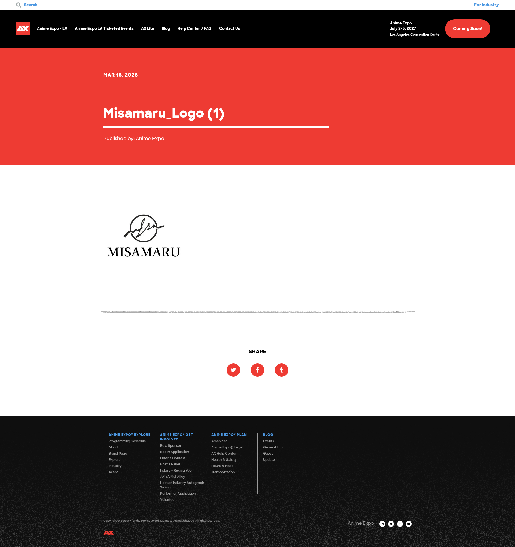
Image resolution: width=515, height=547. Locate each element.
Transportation (223, 472)
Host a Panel (170, 464)
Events (268, 441)
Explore (115, 460)
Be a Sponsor (170, 446)
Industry (115, 466)
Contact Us (229, 28)
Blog (166, 28)
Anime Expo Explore (129, 435)
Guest (268, 453)
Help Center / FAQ (195, 28)
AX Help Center (224, 453)
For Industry (486, 5)
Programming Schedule (127, 441)
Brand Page (118, 453)
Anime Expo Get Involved (176, 437)
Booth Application (174, 452)
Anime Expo (150, 138)
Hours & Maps (222, 466)
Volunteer (168, 500)
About (114, 447)
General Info (273, 447)
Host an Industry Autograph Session (182, 485)
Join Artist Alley (172, 476)
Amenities (219, 441)
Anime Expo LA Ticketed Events (104, 28)
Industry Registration (176, 470)
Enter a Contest (172, 458)
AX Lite (147, 28)
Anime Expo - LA (52, 28)
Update (269, 460)
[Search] (18, 5)
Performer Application (178, 493)
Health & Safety (224, 460)
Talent (113, 472)
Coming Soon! (467, 28)
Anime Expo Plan (229, 435)
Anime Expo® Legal (227, 447)
